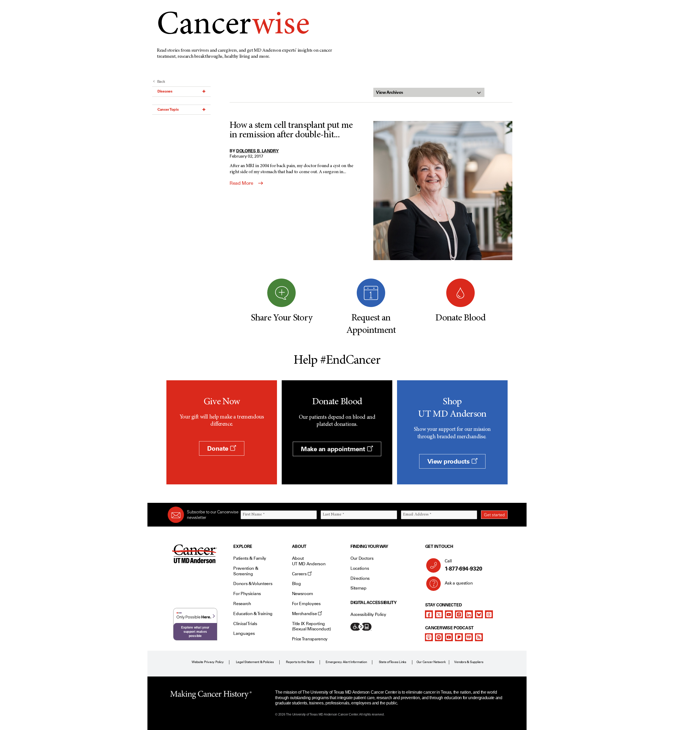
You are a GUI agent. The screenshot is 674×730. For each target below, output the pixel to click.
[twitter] (439, 614)
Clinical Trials (245, 623)
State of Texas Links (392, 662)
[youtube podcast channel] (449, 637)
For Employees (306, 603)
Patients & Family (249, 558)
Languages (244, 633)
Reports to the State (300, 662)
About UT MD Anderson (309, 561)
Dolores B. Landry (257, 150)
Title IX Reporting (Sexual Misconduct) (311, 626)
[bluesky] (479, 614)
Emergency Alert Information (346, 662)
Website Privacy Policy (208, 662)
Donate (218, 448)
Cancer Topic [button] (168, 109)
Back (161, 81)
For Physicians (247, 593)
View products (449, 461)
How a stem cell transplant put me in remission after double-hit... (291, 130)
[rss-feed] (479, 637)
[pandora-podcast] (459, 637)
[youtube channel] (449, 614)
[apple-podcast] (429, 637)
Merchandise (305, 613)
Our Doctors (361, 558)
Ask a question (459, 583)
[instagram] (459, 614)
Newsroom (302, 593)
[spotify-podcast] (439, 637)
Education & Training (252, 613)
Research (242, 603)
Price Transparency (310, 638)
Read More (242, 183)
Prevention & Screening (245, 571)
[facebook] (429, 614)
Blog (296, 583)
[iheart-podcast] (469, 637)
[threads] (489, 614)
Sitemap (358, 588)
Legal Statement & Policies (255, 662)
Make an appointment (334, 449)
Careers (300, 573)
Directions (360, 578)
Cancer (233, 25)
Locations (359, 568)
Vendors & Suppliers (468, 662)
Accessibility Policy (368, 614)
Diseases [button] (164, 91)
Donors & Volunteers (252, 583)
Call (463, 565)
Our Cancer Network (431, 662)
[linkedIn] (469, 614)
